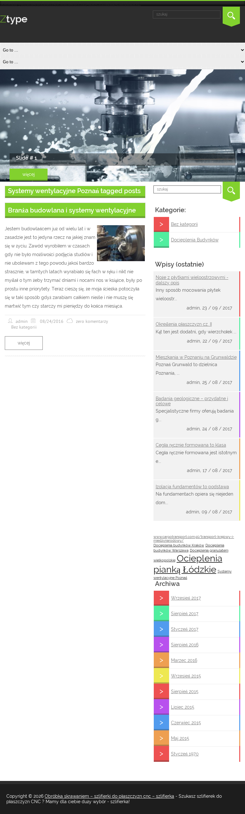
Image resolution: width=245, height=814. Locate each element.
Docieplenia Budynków (195, 239)
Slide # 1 (26, 158)
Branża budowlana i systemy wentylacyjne (72, 210)
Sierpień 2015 (184, 691)
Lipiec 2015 (182, 707)
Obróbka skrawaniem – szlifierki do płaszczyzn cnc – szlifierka (109, 796)
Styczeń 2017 (184, 629)
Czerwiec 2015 (186, 722)
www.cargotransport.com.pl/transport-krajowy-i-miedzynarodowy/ (70, 3)
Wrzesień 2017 (186, 598)
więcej (28, 174)
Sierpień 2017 (184, 613)
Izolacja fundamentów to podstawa (192, 486)
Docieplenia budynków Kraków (178, 545)
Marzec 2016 (184, 660)
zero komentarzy (92, 321)
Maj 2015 (180, 738)
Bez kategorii (184, 224)
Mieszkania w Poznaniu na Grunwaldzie (196, 357)
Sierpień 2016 (184, 644)
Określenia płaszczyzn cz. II (184, 324)
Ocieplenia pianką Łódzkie (187, 564)
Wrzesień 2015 (186, 675)
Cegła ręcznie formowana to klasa (191, 445)
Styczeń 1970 (185, 753)
